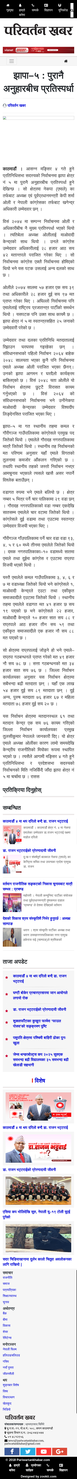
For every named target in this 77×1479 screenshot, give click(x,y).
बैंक (5, 1313)
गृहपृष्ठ (9, 10)
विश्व (5, 1391)
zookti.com (48, 1476)
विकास (6, 1325)
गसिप (6, 1361)
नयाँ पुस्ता (8, 1367)
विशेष (40, 1081)
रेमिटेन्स (7, 1338)
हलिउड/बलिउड (11, 1355)
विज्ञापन (48, 10)
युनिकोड (63, 10)
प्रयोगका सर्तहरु (33, 1468)
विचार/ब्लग (9, 1397)
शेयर (5, 1332)
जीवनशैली (8, 1374)
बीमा (5, 1319)
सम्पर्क (35, 10)
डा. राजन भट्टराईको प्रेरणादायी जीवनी (39, 1009)
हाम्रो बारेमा (22, 12)
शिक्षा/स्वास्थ (9, 1296)
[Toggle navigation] (11, 61)
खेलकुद (7, 1403)
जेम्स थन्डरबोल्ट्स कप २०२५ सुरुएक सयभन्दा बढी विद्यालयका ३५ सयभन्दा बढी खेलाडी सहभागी (41, 1059)
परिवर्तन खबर (17, 105)
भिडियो (6, 1409)
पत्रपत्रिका (9, 1290)
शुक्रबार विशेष (11, 1385)
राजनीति (7, 1277)
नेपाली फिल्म (10, 1349)
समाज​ (6, 1283)
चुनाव (6, 1302)
